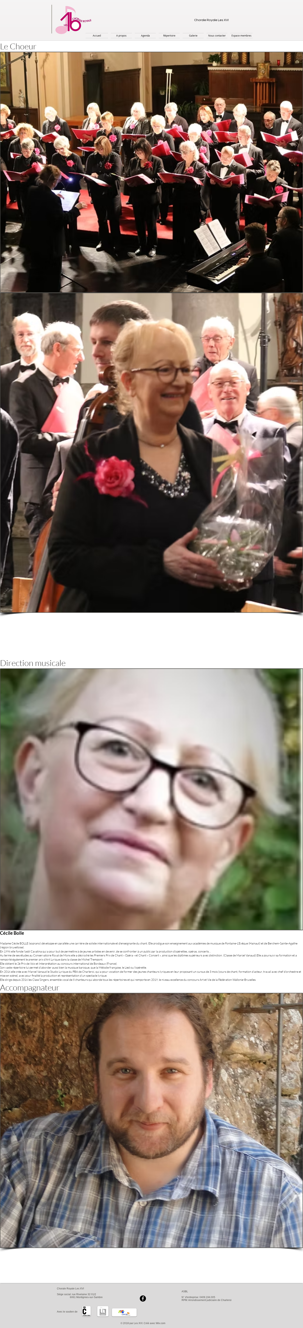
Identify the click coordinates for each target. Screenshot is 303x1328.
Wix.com (160, 1323)
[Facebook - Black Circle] (143, 1298)
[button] (121, 35)
